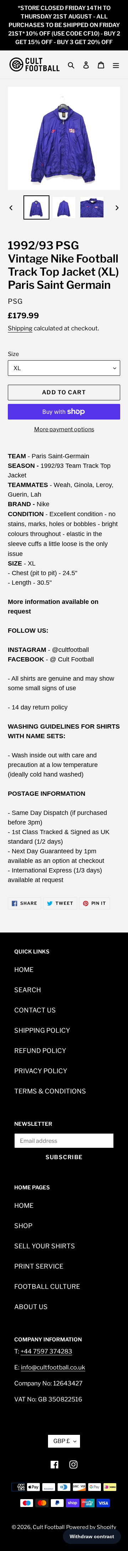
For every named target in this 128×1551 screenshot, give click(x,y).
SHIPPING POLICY (42, 1030)
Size (13, 354)
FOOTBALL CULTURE (47, 1286)
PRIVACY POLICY (40, 1071)
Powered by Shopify (91, 1527)
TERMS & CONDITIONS (50, 1091)
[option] (36, 207)
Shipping (20, 328)
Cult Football (49, 1527)
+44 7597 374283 (46, 1351)
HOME (23, 969)
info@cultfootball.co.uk (53, 1367)
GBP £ (61, 1441)
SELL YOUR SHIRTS (44, 1246)
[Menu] (115, 64)
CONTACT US (35, 1010)
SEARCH (27, 990)
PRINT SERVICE (38, 1266)
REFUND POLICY (40, 1050)
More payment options (64, 429)
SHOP (23, 1226)
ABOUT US (31, 1306)
